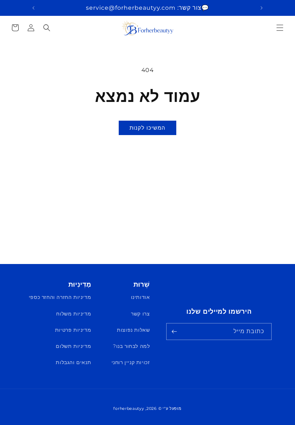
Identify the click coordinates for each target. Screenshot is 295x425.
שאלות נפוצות (133, 330)
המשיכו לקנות (147, 127)
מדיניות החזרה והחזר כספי (60, 297)
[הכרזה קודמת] (261, 8)
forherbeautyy (128, 408)
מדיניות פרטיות (73, 330)
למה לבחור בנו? (131, 346)
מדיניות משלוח (73, 313)
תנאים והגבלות (73, 362)
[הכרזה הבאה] (33, 8)
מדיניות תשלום (73, 346)
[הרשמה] (174, 331)
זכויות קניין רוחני (131, 362)
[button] (280, 28)
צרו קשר (140, 313)
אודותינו (140, 297)
